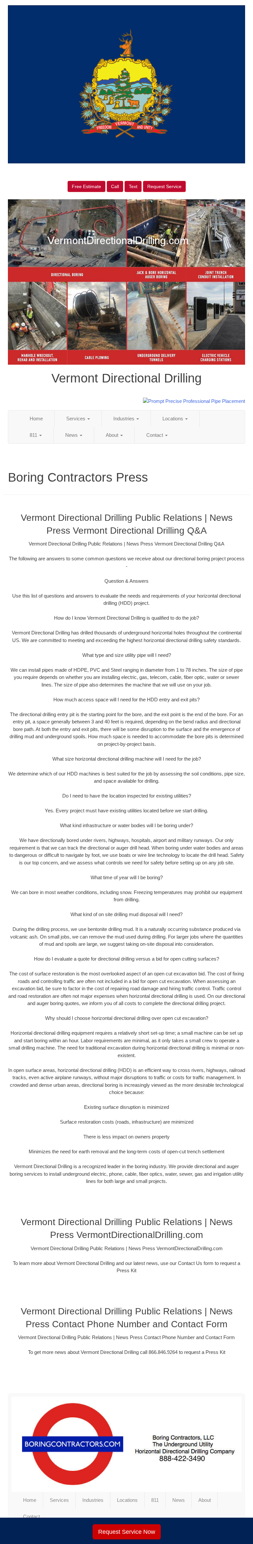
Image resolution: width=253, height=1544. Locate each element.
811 (34, 435)
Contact (155, 435)
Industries (124, 418)
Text (133, 186)
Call (115, 186)
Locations (173, 418)
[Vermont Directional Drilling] (126, 1444)
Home (36, 418)
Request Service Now (126, 1532)
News (72, 435)
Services (76, 418)
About (113, 435)
